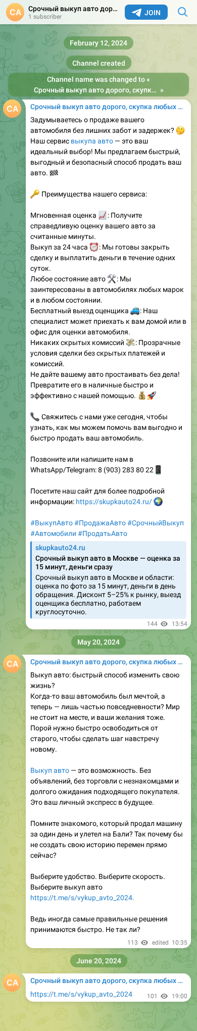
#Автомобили (53, 533)
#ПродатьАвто (102, 533)
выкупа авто (92, 141)
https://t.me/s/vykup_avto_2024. (82, 898)
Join (152, 13)
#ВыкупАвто (51, 523)
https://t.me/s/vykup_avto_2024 (81, 994)
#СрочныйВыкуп (155, 523)
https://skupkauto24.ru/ (115, 502)
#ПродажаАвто (100, 523)
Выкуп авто (49, 770)
